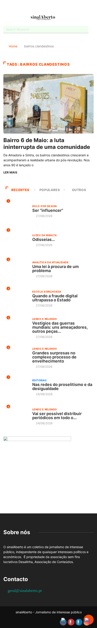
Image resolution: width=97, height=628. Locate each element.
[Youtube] (44, 7)
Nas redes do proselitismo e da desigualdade (62, 386)
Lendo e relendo (44, 319)
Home (13, 46)
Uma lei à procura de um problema (55, 268)
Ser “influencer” (47, 210)
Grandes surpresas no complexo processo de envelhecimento (54, 357)
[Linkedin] (60, 7)
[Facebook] (36, 7)
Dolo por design (44, 206)
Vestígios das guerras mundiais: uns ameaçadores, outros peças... (60, 327)
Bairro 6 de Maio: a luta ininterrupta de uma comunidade (46, 143)
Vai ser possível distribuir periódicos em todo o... (57, 415)
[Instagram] (52, 7)
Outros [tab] (79, 190)
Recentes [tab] (20, 190)
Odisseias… (43, 239)
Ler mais (10, 172)
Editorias (39, 380)
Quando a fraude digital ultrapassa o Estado (55, 297)
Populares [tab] (49, 190)
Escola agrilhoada (46, 291)
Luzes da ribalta (44, 235)
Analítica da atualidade (50, 262)
